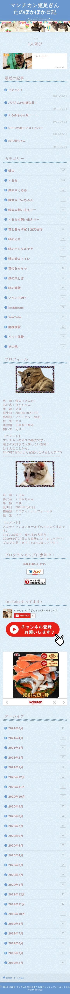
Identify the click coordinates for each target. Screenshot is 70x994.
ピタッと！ (15, 90)
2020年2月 (36, 875)
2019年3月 (36, 953)
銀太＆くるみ (36, 190)
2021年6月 (36, 728)
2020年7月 (36, 826)
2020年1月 (36, 884)
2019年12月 (36, 894)
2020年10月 (36, 796)
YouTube (36, 317)
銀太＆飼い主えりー (36, 209)
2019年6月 (36, 943)
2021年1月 (36, 767)
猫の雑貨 (36, 287)
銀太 (36, 170)
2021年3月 (36, 747)
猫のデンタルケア (36, 248)
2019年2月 (36, 962)
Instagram (36, 307)
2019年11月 (36, 904)
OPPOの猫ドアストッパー (25, 128)
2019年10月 (36, 914)
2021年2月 (36, 757)
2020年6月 (36, 835)
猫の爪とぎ (36, 278)
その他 (36, 346)
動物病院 (36, 327)
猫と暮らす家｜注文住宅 (36, 229)
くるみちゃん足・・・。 (24, 115)
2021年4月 (36, 738)
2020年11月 (36, 787)
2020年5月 (36, 845)
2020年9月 (36, 806)
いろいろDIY (36, 297)
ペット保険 (36, 336)
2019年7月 (36, 933)
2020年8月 (36, 816)
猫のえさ (36, 239)
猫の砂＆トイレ (36, 258)
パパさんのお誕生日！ (23, 102)
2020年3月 (36, 865)
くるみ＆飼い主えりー (36, 219)
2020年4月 (36, 855)
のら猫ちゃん (17, 140)
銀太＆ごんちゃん (36, 200)
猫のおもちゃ (36, 268)
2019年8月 (36, 923)
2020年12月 (36, 777)
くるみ (36, 180)
